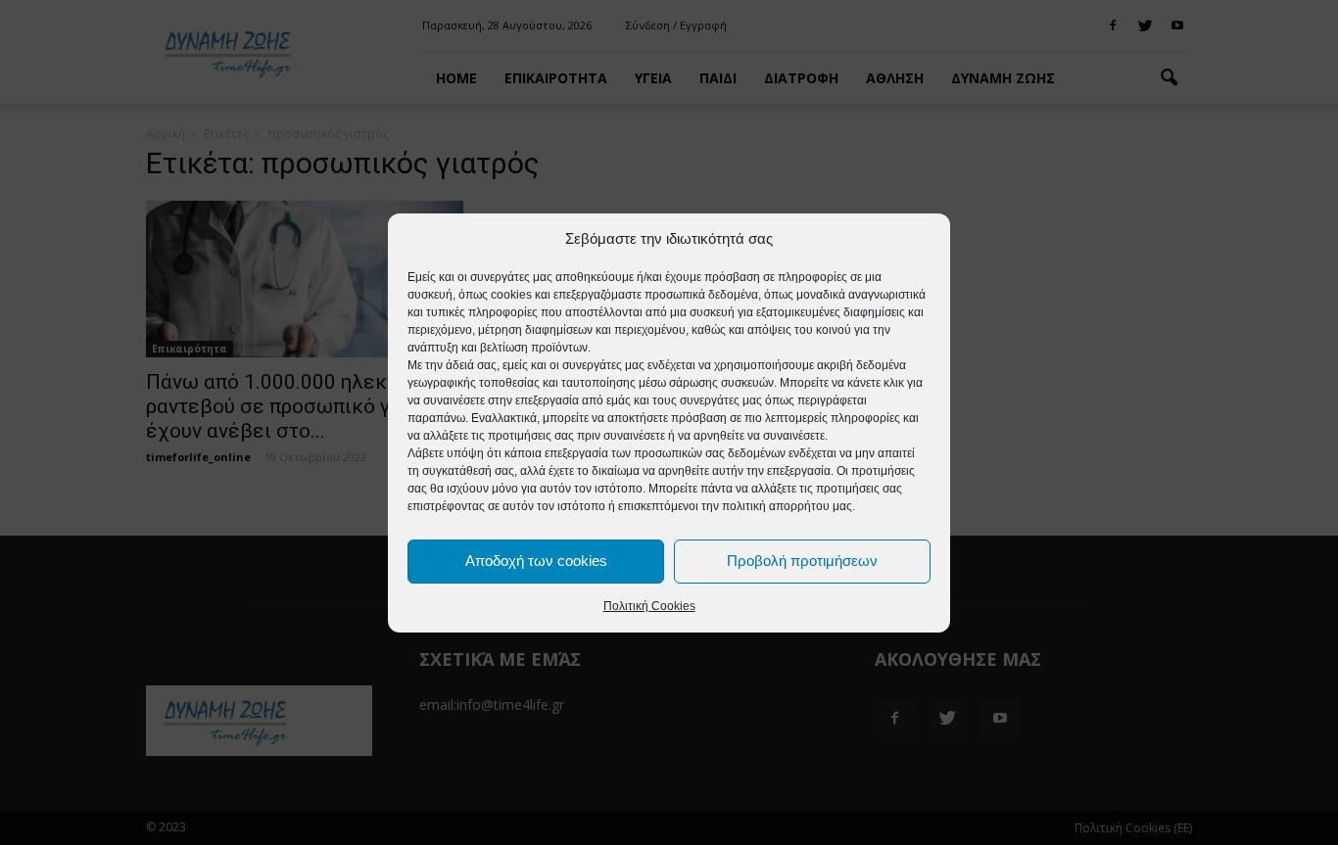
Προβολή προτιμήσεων (802, 560)
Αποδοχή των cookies (536, 560)
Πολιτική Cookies (649, 606)
